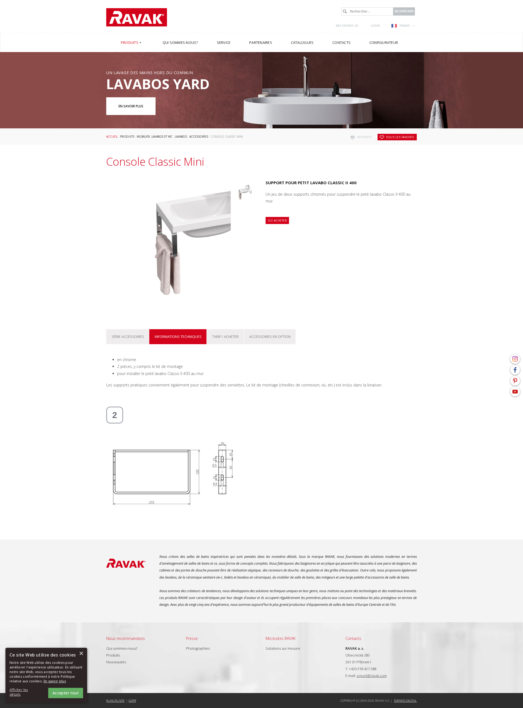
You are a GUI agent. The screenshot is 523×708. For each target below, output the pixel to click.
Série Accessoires (128, 336)
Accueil (112, 136)
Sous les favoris (400, 137)
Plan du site (115, 700)
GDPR (132, 700)
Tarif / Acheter (225, 336)
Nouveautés (116, 661)
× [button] (81, 654)
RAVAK (136, 17)
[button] (24, 692)
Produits (127, 136)
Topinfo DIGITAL (405, 700)
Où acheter (277, 220)
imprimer (364, 137)
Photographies (198, 648)
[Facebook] (515, 370)
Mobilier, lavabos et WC (154, 136)
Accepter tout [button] (66, 692)
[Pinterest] (515, 381)
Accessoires (198, 136)
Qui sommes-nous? (121, 648)
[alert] (46, 675)
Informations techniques (178, 336)
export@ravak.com (372, 675)
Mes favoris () (347, 26)
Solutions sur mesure (283, 648)
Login (375, 26)
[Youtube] (515, 392)
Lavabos (181, 136)
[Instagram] (515, 359)
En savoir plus (130, 106)
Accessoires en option (270, 336)
